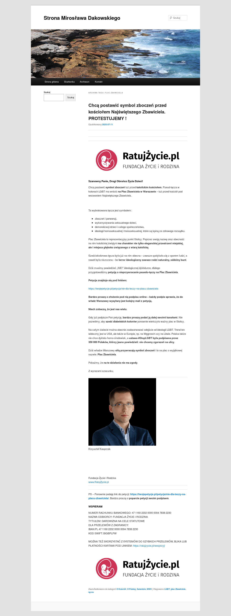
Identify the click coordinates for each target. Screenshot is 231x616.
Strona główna (52, 81)
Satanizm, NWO (144, 589)
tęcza (91, 592)
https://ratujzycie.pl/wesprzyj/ (149, 545)
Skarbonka (69, 81)
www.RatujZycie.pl (98, 482)
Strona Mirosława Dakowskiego (82, 17)
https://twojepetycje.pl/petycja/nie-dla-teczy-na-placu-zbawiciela (123, 288)
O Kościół (121, 589)
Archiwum (84, 81)
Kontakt (98, 81)
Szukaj (47, 92)
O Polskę (131, 589)
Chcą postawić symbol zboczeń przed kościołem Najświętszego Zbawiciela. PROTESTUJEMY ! (127, 111)
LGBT (167, 589)
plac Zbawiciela (178, 589)
